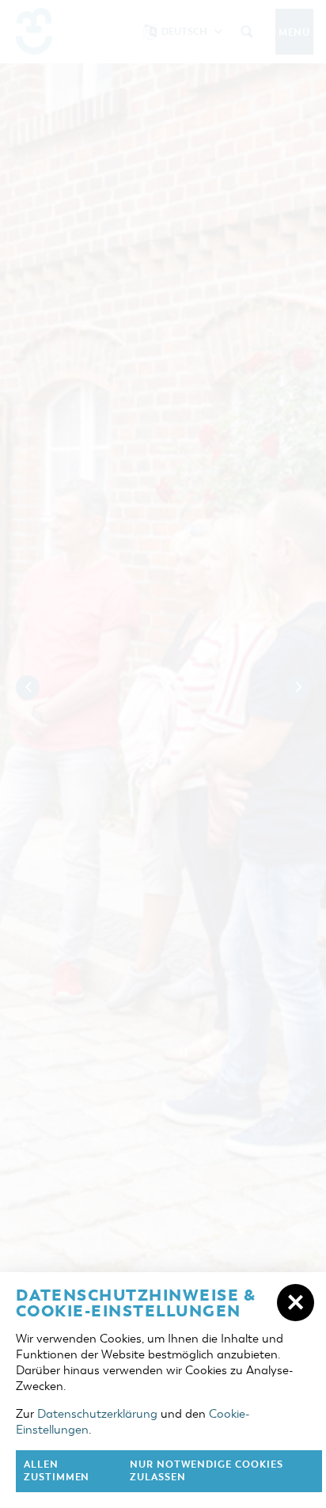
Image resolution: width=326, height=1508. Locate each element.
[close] (295, 1302)
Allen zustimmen (56, 1471)
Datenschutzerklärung (97, 1414)
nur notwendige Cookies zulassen (206, 1471)
